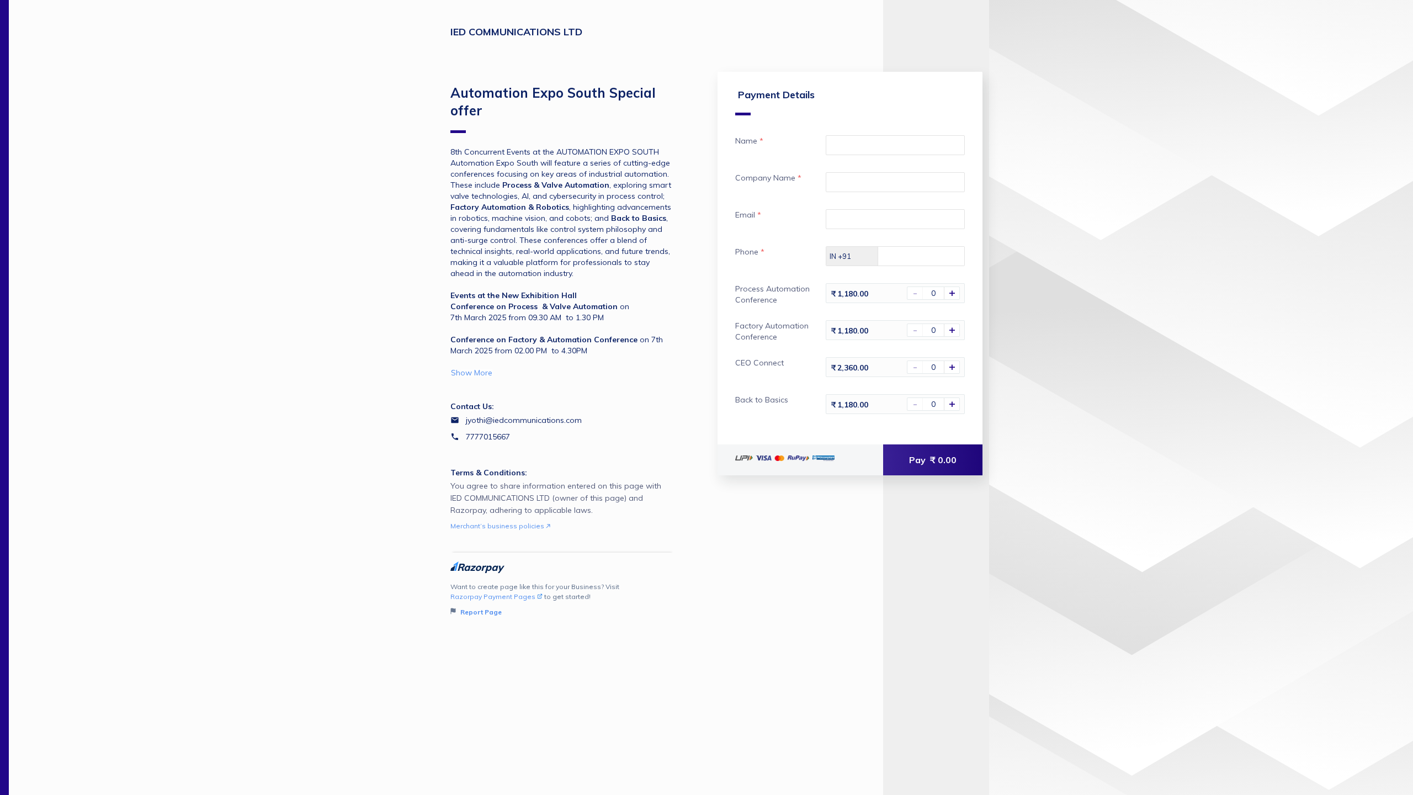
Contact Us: (472, 406)
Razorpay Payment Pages (492, 596)
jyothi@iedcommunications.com (524, 420)
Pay (933, 459)
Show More (471, 373)
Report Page (480, 612)
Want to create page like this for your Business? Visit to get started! (534, 599)
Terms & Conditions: (488, 473)
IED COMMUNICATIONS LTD (516, 31)
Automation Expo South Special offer (553, 101)
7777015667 (488, 437)
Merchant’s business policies (498, 526)
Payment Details (776, 94)
